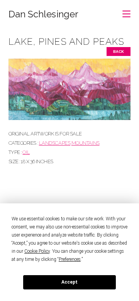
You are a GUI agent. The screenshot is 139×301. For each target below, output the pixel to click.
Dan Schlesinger (43, 14)
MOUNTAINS (85, 143)
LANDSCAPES (54, 143)
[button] (126, 11)
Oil (26, 152)
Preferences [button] (70, 259)
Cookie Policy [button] (37, 251)
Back (118, 51)
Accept (69, 282)
